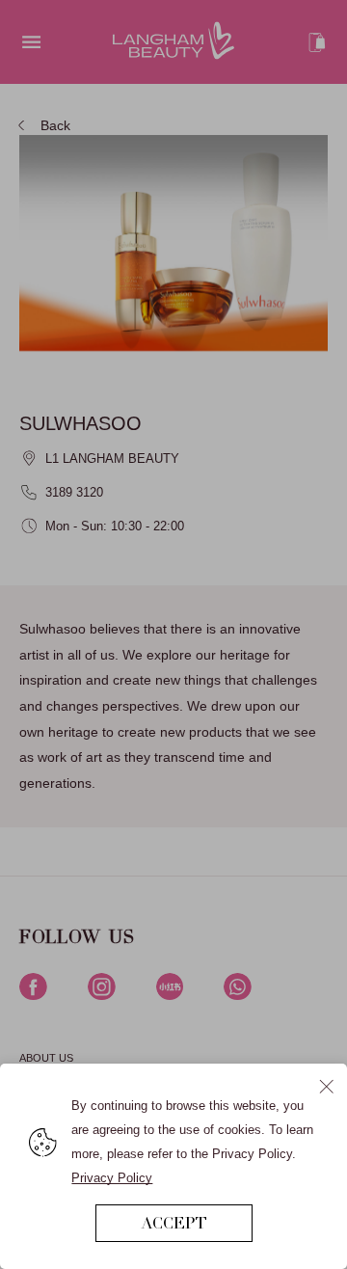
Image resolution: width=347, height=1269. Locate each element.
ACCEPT (174, 1222)
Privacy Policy (111, 1178)
